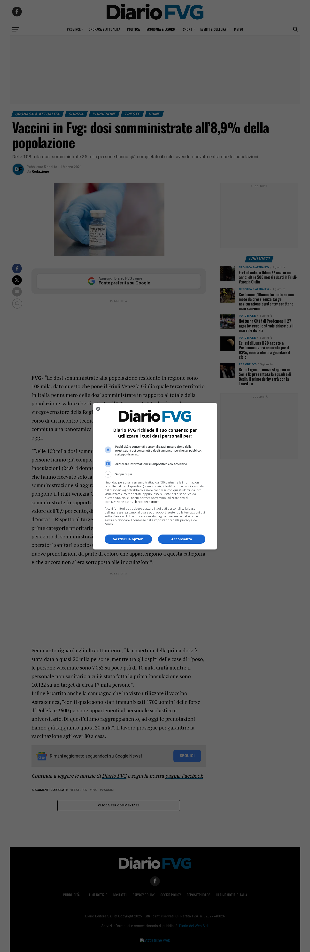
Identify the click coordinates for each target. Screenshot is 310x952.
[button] (155, 474)
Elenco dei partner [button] (146, 502)
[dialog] (155, 476)
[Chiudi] (98, 409)
